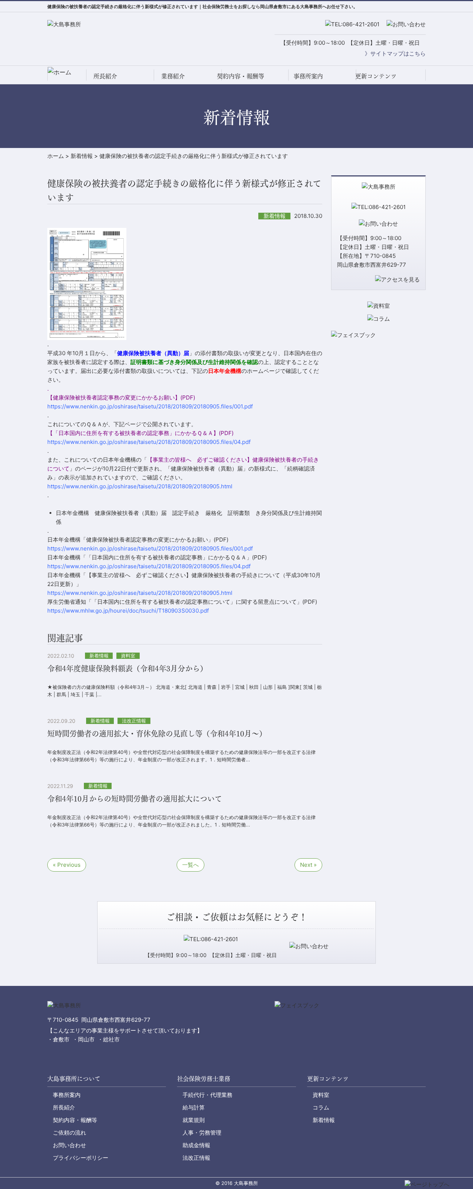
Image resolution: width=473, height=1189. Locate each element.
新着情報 (324, 1120)
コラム (321, 1107)
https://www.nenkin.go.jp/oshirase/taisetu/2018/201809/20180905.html (139, 592)
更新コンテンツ (376, 75)
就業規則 (194, 1120)
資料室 (321, 1094)
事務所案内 (308, 75)
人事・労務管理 (202, 1132)
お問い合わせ (69, 1145)
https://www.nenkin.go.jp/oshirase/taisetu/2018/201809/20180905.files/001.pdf (150, 548)
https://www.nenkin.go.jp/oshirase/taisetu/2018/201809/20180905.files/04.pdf (149, 441)
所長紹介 (105, 75)
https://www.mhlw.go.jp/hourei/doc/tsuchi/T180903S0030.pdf (128, 610)
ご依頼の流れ (69, 1132)
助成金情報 (196, 1145)
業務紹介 (173, 75)
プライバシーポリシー (80, 1157)
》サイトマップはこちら (395, 53)
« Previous (67, 864)
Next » (308, 864)
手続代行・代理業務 (207, 1094)
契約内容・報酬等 (240, 75)
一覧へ (190, 864)
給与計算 (194, 1107)
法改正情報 (196, 1157)
